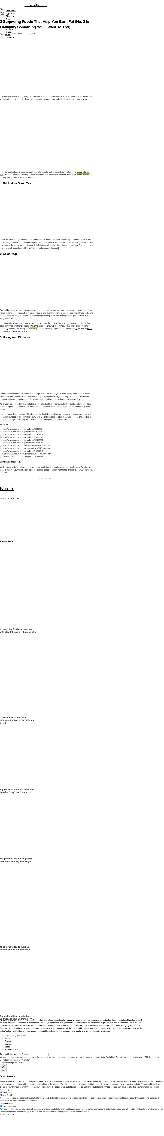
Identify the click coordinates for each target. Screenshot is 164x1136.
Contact (8, 1043)
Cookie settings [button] (7, 1062)
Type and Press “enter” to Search (14, 1054)
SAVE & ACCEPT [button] (7, 1114)
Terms (7, 1038)
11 (7, 409)
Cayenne (34, 325)
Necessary (7, 1092)
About (7, 1046)
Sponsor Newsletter (13, 1049)
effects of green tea (33, 242)
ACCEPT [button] (19, 1062)
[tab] (4, 424)
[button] (35, 4)
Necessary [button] (4, 1089)
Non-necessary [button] (6, 1103)
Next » (47, 489)
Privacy (8, 1041)
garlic (89, 328)
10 (79, 399)
